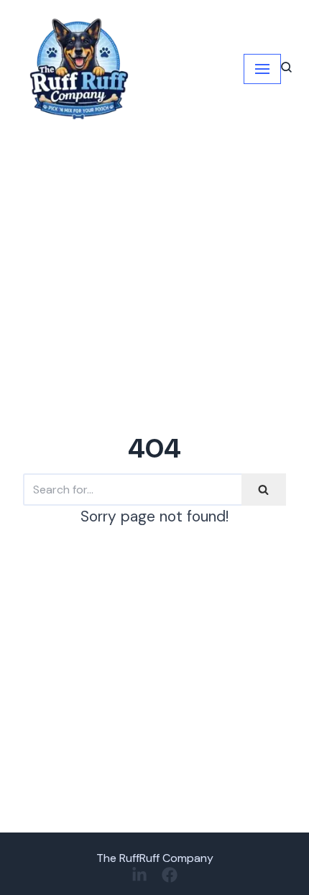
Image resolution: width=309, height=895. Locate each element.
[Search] (263, 489)
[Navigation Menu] (262, 69)
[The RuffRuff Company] (78, 69)
